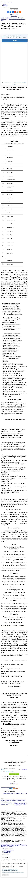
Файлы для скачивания (11, 17)
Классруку (5, 5)
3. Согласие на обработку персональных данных (13, 872)
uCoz (7, 842)
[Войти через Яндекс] (15, 12)
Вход (11, 783)
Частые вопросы (7, 852)
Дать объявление (7, 851)
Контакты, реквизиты (20, 844)
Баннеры (3, 845)
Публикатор (3, 769)
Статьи (5, 4)
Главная (2, 17)
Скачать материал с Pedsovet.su (8, 787)
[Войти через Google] (17, 12)
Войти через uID (14, 9)
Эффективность (7, 6)
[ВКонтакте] (10, 788)
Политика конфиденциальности (12, 845)
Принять (5, 874)
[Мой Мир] (16, 788)
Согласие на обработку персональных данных (14, 846)
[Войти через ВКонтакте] (10, 12)
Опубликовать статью (8, 850)
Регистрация (14, 16)
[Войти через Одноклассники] (20, 12)
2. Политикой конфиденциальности (10, 870)
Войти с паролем (14, 14)
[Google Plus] (18, 788)
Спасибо (14, 774)
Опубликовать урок (7, 848)
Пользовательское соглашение (8, 844)
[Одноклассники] (14, 788)
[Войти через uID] (8, 12)
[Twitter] (12, 788)
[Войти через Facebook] (13, 12)
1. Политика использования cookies (10, 869)
